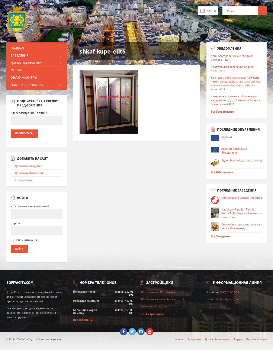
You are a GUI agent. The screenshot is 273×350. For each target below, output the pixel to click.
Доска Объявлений (27, 63)
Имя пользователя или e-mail (30, 206)
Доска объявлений (217, 339)
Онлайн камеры (256, 339)
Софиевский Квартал (153, 306)
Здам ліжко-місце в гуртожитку (241, 160)
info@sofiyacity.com (227, 299)
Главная (17, 48)
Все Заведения (221, 236)
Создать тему (23, 180)
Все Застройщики (152, 314)
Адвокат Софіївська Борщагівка (234, 150)
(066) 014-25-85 (229, 292)
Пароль (15, 223)
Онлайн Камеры (24, 77)
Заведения (19, 55)
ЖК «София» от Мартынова (157, 292)
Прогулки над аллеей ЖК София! (232, 67)
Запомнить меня (26, 240)
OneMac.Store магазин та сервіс (241, 198)
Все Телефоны (83, 320)
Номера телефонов (27, 85)
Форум (16, 70)
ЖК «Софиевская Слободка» (158, 299)
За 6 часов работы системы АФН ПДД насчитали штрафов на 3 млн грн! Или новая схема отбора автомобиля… (236, 81)
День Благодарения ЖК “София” (232, 56)
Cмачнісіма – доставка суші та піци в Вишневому (240, 226)
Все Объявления (222, 172)
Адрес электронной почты (29, 113)
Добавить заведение (28, 166)
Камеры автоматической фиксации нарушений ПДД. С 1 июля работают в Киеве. (235, 100)
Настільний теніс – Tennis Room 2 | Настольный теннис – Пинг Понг (241, 213)
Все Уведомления (222, 111)
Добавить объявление (29, 173)
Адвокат (226, 137)
